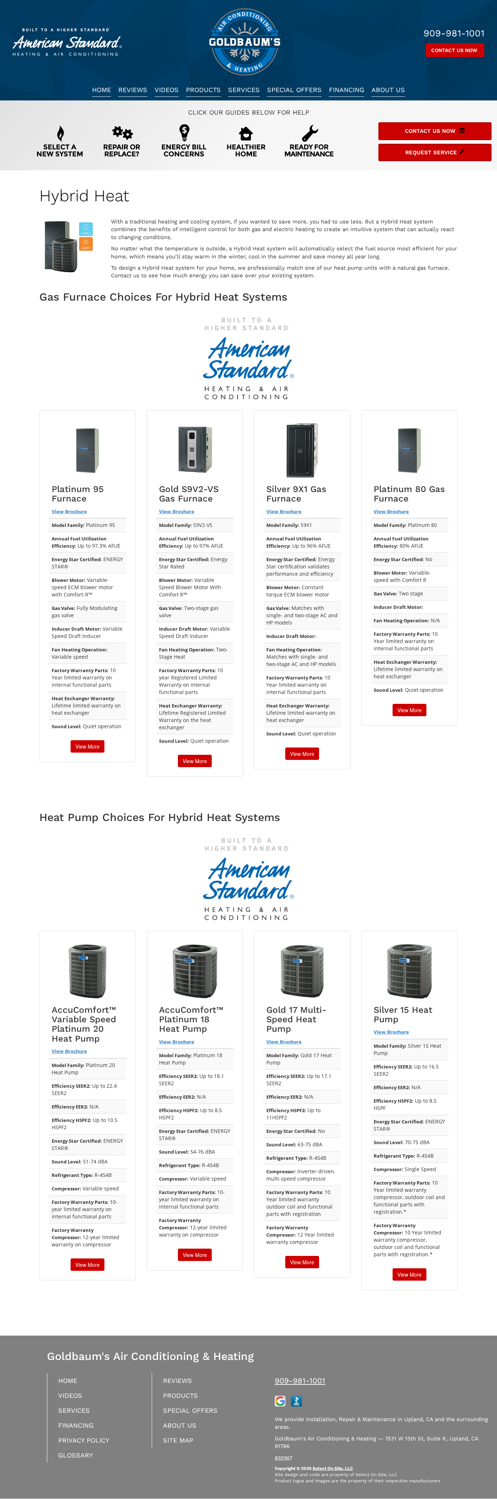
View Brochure (69, 511)
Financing (346, 90)
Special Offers (294, 90)
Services (244, 90)
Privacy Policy (83, 1440)
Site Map (178, 1440)
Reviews (132, 90)
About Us (388, 90)
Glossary (75, 1455)
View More (87, 746)
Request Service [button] (432, 152)
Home (101, 90)
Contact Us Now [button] (455, 50)
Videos (167, 90)
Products (203, 90)
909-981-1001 (300, 1380)
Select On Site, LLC (333, 1468)
